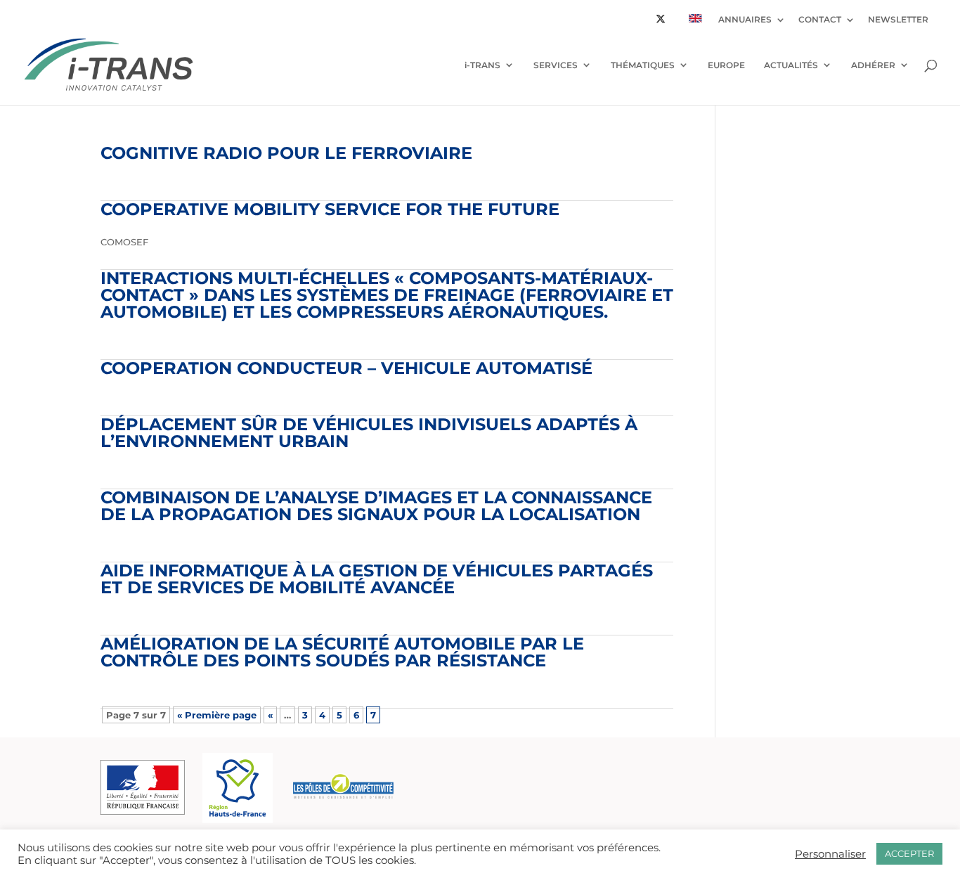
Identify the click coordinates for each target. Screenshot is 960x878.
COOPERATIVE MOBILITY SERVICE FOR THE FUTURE (329, 209)
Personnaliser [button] (830, 854)
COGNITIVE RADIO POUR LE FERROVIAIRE (286, 153)
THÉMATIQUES (643, 65)
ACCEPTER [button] (909, 853)
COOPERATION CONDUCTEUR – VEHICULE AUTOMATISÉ (346, 368)
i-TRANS (482, 65)
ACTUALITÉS (791, 65)
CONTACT (819, 20)
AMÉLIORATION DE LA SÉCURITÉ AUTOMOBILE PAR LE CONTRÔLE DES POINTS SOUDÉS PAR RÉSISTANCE (342, 652)
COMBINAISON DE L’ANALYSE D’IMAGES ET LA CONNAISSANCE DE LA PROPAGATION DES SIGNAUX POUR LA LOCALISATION (376, 505)
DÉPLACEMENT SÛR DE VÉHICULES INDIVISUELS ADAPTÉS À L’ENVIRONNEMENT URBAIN (368, 432)
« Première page (217, 715)
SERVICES (555, 65)
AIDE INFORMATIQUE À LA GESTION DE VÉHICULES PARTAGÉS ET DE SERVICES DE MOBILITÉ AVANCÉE (376, 579)
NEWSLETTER (898, 20)
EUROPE (726, 65)
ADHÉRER (873, 65)
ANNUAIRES (745, 20)
